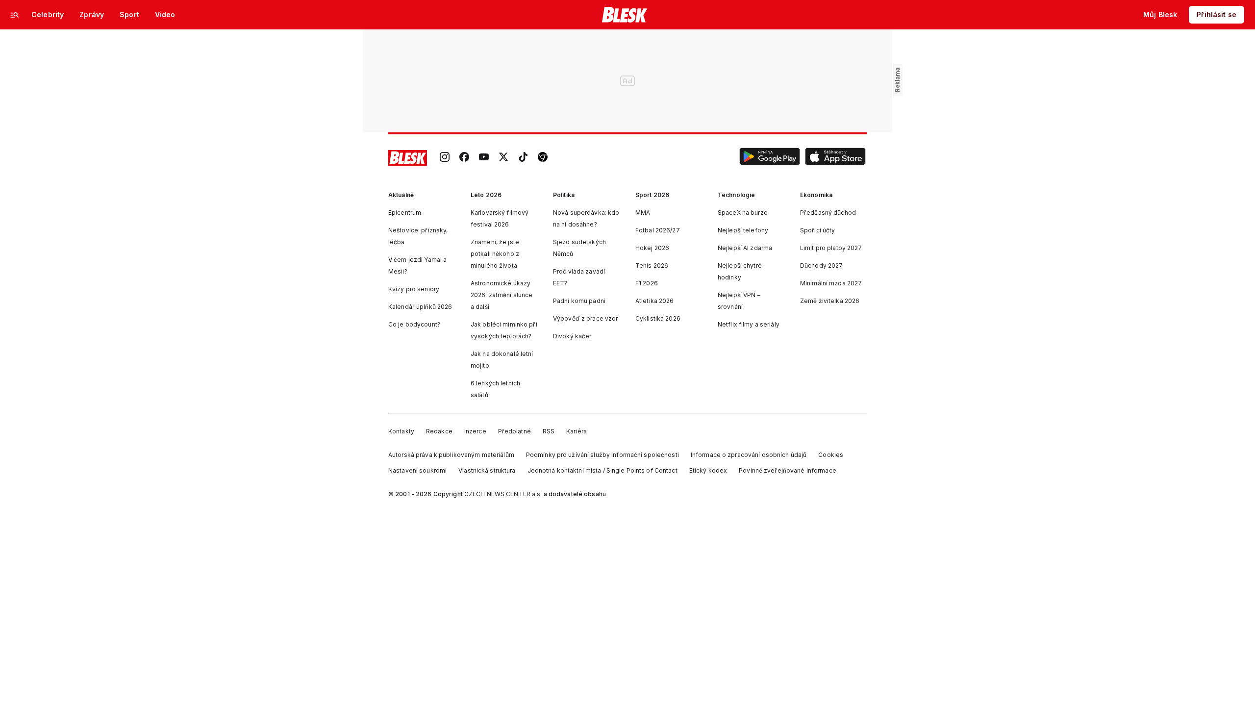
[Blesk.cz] (625, 15)
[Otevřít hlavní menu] (15, 15)
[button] (769, 158)
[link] (445, 158)
